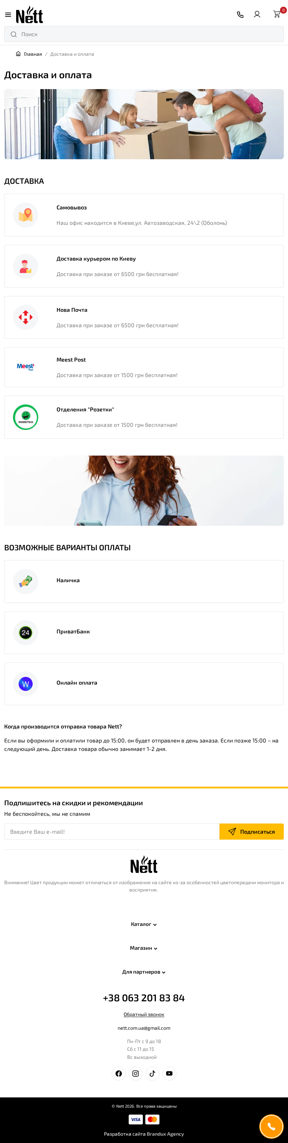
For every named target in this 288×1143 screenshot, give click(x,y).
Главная (33, 54)
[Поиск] (13, 34)
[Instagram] (136, 1074)
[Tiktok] (152, 1074)
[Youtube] (169, 1074)
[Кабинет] (257, 14)
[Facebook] (119, 1074)
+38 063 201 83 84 (144, 997)
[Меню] (8, 14)
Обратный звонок (144, 1014)
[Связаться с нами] (240, 14)
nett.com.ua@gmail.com (144, 1028)
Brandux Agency (165, 1134)
